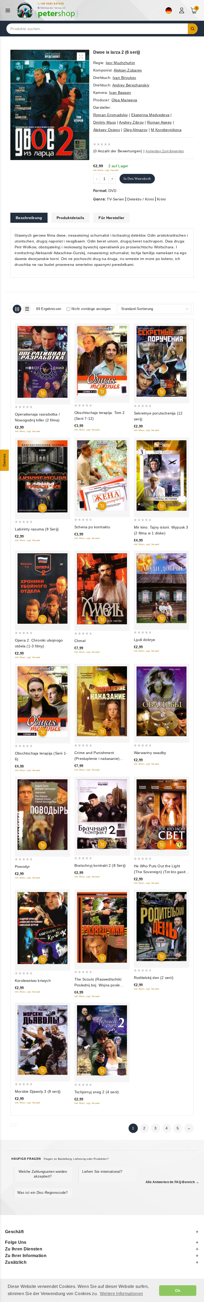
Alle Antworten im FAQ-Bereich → (172, 1182)
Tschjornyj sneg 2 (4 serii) (96, 1092)
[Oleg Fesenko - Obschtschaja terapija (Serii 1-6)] (42, 701)
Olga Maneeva (124, 100)
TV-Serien (115, 199)
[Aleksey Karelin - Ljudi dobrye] (161, 588)
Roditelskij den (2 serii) (153, 978)
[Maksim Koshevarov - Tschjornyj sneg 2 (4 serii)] (102, 1040)
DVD (112, 191)
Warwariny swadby (150, 753)
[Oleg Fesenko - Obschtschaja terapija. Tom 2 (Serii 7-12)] (102, 361)
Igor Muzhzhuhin (120, 63)
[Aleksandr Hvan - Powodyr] (42, 814)
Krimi (161, 199)
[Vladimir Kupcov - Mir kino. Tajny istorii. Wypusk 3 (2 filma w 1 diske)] (161, 475)
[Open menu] (9, 10)
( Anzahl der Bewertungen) (117, 151)
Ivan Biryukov (124, 78)
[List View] (27, 309)
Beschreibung (29, 218)
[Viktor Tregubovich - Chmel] (102, 588)
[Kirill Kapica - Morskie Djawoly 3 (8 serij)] (42, 1040)
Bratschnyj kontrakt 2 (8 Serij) (100, 865)
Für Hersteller (111, 218)
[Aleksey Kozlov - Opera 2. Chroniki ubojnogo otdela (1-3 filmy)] (42, 588)
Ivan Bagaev (120, 92)
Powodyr (22, 866)
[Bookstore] (47, 10)
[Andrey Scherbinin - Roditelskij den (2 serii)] (161, 926)
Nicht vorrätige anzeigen (90, 309)
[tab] (29, 218)
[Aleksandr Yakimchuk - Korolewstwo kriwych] (42, 928)
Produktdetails (70, 218)
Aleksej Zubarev (128, 70)
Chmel (80, 641)
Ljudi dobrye (144, 640)
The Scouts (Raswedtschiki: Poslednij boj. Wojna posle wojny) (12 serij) (98, 985)
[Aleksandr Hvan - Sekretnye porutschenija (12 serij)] (161, 361)
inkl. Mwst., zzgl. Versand (105, 170)
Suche (193, 28)
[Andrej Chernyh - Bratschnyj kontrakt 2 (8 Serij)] (102, 814)
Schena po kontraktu (92, 527)
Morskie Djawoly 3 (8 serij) (38, 1091)
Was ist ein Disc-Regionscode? (42, 1193)
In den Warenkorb (137, 179)
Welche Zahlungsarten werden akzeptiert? (43, 1174)
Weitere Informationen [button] (121, 1293)
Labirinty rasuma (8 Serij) (37, 529)
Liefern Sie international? (102, 1172)
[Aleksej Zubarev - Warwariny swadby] (161, 701)
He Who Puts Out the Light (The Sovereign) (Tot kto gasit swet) (159, 872)
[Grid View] (17, 309)
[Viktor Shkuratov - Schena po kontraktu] (102, 475)
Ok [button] (177, 1290)
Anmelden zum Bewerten (165, 151)
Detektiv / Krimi (140, 199)
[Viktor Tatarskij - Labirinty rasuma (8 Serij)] (42, 476)
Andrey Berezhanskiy (131, 85)
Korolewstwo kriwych (33, 980)
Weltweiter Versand (52, 7)
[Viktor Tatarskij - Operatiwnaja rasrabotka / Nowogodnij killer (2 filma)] (42, 362)
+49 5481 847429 (52, 3)
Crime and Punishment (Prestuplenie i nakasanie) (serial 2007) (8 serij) (97, 759)
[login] (182, 10)
